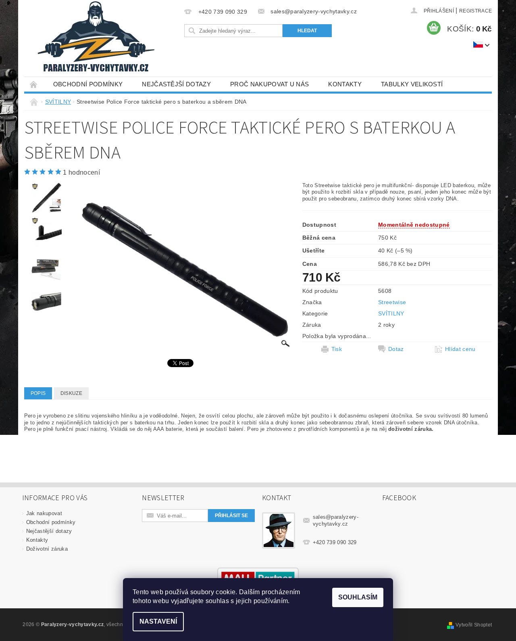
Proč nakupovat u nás (269, 84)
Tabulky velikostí (412, 84)
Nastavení (158, 621)
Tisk (336, 349)
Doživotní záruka (47, 549)
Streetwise (392, 302)
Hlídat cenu (460, 349)
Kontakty (345, 84)
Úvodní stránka (34, 84)
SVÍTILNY (391, 313)
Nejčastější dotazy (176, 84)
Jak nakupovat (44, 513)
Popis (38, 393)
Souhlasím (357, 597)
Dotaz (396, 349)
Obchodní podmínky (88, 84)
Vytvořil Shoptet (474, 625)
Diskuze (71, 393)
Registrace (475, 11)
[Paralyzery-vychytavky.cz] (95, 38)
